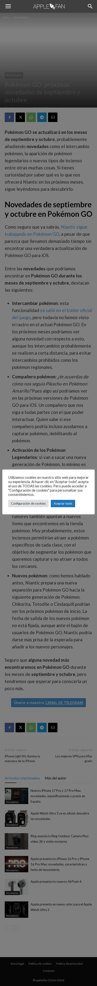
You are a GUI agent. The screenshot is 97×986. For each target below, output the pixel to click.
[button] (8, 6)
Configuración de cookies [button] (28, 503)
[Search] (90, 6)
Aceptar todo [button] (63, 503)
